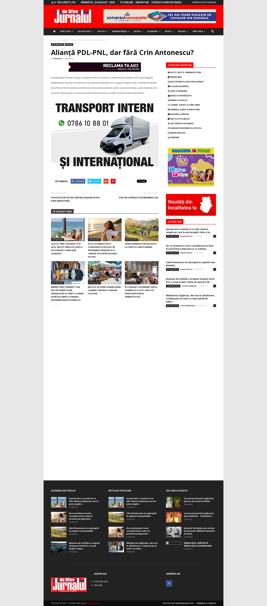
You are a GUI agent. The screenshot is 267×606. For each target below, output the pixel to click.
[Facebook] (169, 583)
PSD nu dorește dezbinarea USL (139, 197)
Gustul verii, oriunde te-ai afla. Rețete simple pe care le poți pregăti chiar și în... (189, 231)
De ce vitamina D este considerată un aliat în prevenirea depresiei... (81, 516)
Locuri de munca (179, 86)
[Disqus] (105, 354)
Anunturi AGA (177, 132)
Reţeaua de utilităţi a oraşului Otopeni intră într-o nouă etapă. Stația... (84, 546)
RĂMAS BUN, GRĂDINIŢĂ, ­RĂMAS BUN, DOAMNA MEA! (198, 544)
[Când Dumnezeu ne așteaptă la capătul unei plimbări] (142, 229)
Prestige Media (93, 603)
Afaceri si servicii (179, 114)
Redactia (58, 58)
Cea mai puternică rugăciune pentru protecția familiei (199, 500)
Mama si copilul (178, 100)
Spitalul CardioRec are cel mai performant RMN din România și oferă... (199, 531)
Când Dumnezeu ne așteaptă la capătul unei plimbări (84, 529)
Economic (152, 31)
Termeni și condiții (206, 603)
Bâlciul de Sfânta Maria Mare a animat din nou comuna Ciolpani (104, 290)
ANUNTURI (142, 2)
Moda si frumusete (181, 95)
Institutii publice (180, 118)
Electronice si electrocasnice (187, 81)
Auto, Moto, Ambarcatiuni (185, 72)
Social (137, 31)
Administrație (119, 31)
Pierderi (174, 137)
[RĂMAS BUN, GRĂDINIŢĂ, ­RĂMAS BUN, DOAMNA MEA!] (173, 547)
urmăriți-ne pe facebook (204, 2)
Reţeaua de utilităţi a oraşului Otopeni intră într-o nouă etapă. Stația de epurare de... (190, 280)
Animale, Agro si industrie (185, 109)
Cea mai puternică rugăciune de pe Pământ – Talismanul (199, 514)
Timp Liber (197, 31)
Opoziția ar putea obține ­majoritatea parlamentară (75, 199)
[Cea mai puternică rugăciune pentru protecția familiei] (173, 502)
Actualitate (84, 31)
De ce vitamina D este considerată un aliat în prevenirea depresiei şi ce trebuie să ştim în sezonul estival (102, 250)
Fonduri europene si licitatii (185, 128)
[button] (212, 31)
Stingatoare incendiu (166, 2)
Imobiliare (176, 77)
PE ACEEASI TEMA (62, 211)
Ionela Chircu (186, 236)
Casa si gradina (178, 91)
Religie (181, 31)
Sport (168, 31)
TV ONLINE (126, 2)
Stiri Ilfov (65, 31)
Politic (101, 31)
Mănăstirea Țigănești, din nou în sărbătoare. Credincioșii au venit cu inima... (142, 546)
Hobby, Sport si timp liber (185, 104)
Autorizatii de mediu (182, 123)
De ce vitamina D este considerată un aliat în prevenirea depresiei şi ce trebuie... (190, 247)
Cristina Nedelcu (189, 286)
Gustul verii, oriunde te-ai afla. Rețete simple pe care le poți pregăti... (83, 501)
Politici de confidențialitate (178, 603)
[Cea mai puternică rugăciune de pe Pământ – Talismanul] (173, 517)
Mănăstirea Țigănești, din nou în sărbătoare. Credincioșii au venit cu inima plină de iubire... (190, 298)
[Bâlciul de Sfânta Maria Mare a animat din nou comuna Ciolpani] (105, 272)
